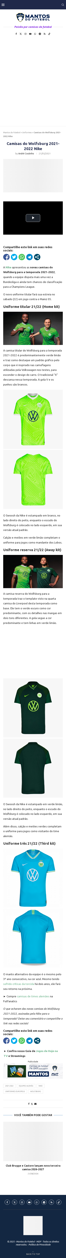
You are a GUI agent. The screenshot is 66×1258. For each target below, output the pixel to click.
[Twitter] (21, 34)
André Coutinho (26, 153)
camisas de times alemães (33, 996)
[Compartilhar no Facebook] (6, 257)
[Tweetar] (14, 257)
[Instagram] (25, 34)
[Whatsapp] (35, 34)
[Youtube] (30, 34)
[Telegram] (40, 34)
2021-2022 (9, 1086)
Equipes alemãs (26, 1086)
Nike (40, 1086)
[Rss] (44, 34)
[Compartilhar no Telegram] (29, 257)
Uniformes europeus (15, 1091)
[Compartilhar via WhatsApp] (22, 257)
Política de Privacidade (39, 1244)
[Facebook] (16, 34)
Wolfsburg (35, 1091)
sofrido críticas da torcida (18, 983)
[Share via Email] (35, 1104)
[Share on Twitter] (32, 1104)
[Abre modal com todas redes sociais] (37, 257)
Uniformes (27, 132)
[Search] (62, 4)
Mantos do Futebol (11, 132)
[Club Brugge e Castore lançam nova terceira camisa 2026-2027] (33, 1141)
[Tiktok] (49, 34)
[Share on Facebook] (28, 1104)
